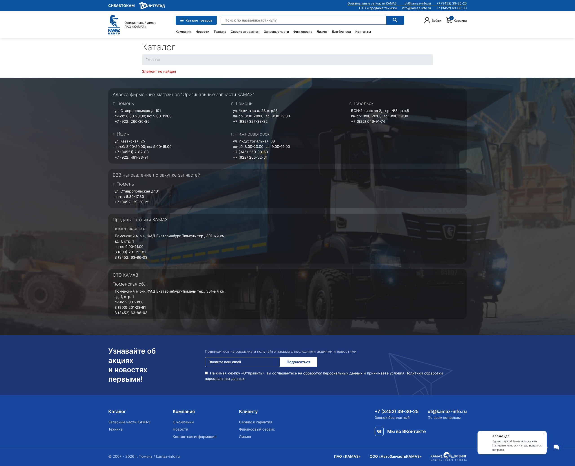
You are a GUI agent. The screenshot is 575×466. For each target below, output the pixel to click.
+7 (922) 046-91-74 (368, 121)
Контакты (363, 31)
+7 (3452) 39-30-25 (451, 3)
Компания (183, 31)
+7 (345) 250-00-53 (250, 152)
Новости (202, 31)
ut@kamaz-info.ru (418, 3)
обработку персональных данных (333, 373)
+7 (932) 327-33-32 (250, 121)
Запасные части (276, 31)
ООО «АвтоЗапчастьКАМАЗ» (396, 456)
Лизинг (322, 31)
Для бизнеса (341, 31)
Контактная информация (195, 436)
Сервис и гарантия (245, 31)
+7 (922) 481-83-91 (131, 157)
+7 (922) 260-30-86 (132, 121)
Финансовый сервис (257, 429)
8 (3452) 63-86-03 (131, 257)
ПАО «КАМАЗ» (347, 456)
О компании (183, 422)
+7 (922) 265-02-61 (250, 157)
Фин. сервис (302, 31)
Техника (220, 31)
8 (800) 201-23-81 (130, 252)
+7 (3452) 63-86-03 (451, 8)
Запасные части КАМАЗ (129, 422)
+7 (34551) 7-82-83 (132, 152)
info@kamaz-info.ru (416, 8)
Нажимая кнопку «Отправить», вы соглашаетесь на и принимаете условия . (324, 376)
